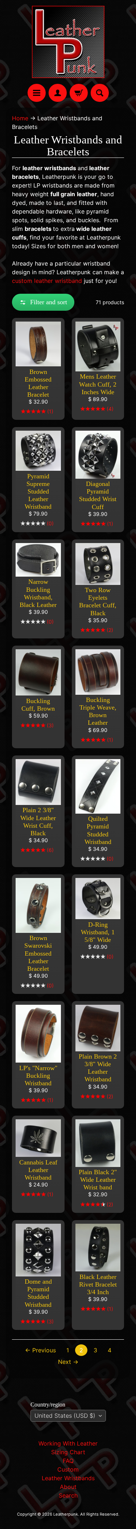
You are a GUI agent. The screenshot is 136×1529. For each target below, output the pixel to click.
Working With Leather (68, 1443)
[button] (43, 302)
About (68, 1486)
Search (68, 1495)
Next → (68, 1361)
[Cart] (79, 93)
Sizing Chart (68, 1452)
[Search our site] (100, 93)
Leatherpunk (65, 1514)
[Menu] (37, 93)
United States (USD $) (64, 1415)
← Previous (40, 1350)
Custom (68, 1469)
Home (20, 118)
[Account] (58, 93)
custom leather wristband (47, 280)
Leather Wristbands (68, 1478)
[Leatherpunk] (68, 42)
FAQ (68, 1460)
